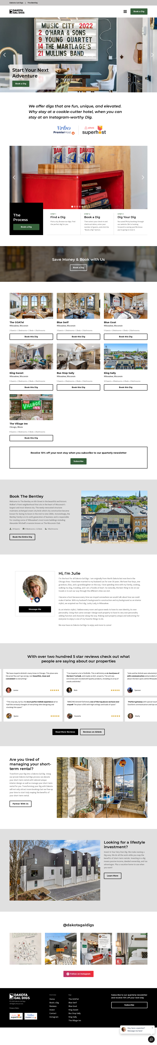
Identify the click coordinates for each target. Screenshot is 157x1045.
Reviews (53, 1006)
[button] (125, 11)
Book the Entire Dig (22, 537)
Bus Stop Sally (75, 1013)
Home (52, 999)
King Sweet (73, 1009)
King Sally (73, 1017)
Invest (52, 1009)
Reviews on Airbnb (92, 732)
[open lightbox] (25, 949)
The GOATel (74, 999)
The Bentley (32, 3)
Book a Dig (139, 11)
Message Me (35, 609)
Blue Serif (73, 1002)
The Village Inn (75, 1020)
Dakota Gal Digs (16, 3)
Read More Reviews (65, 732)
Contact (52, 1013)
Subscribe (78, 461)
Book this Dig (31, 337)
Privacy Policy (14, 1008)
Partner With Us (20, 804)
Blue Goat (73, 1006)
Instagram (53, 1017)
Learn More (112, 876)
